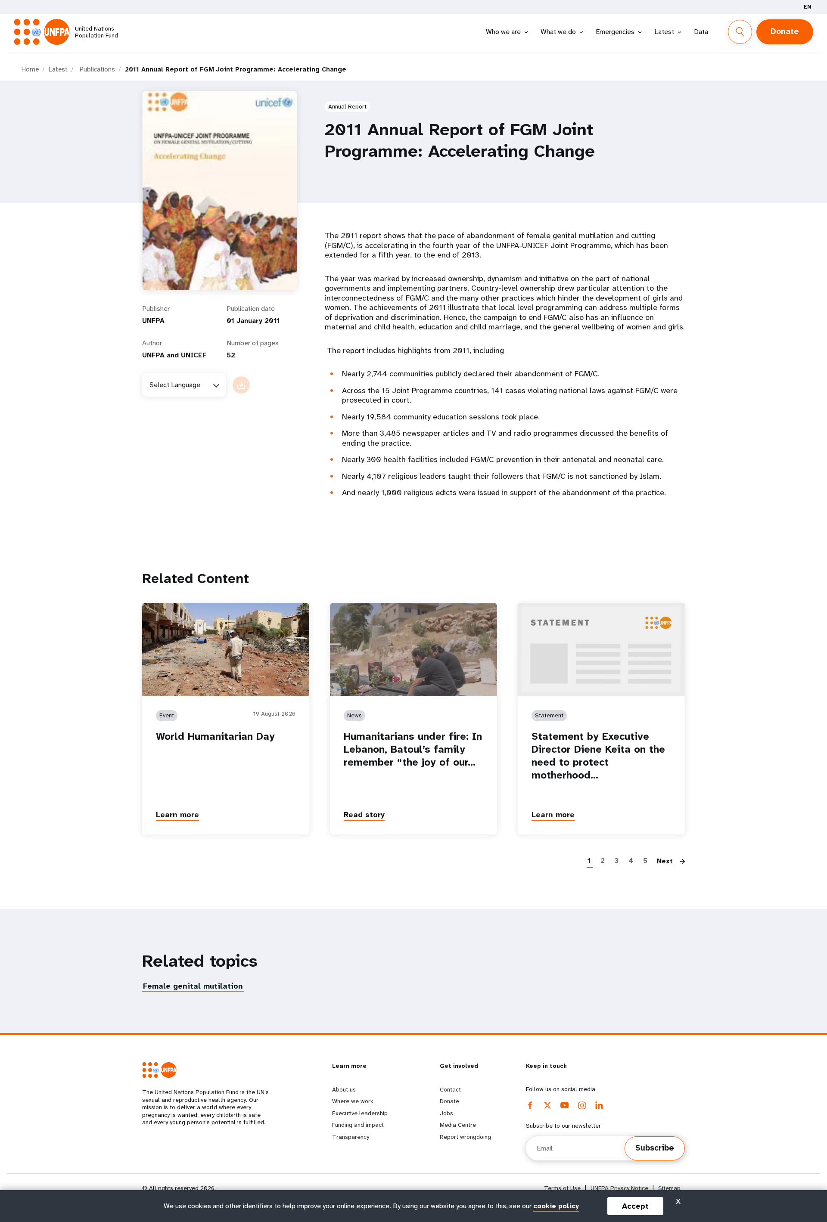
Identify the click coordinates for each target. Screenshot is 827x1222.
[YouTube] (564, 1105)
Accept (635, 1206)
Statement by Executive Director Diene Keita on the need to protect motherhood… (598, 756)
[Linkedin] (599, 1105)
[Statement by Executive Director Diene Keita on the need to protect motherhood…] (601, 649)
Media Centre (458, 1125)
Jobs (446, 1113)
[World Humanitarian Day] (225, 649)
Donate (785, 31)
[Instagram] (581, 1105)
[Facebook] (530, 1105)
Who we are (503, 31)
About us (344, 1089)
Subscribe (654, 1148)
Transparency (350, 1137)
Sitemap (669, 1188)
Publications (97, 69)
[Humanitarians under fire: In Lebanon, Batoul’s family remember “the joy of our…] (413, 649)
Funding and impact (358, 1125)
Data (701, 31)
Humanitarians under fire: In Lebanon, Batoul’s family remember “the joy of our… (413, 749)
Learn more (177, 814)
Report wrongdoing (465, 1137)
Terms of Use (562, 1188)
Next (665, 860)
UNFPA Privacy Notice (619, 1188)
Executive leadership (360, 1113)
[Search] (740, 32)
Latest (664, 31)
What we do (558, 31)
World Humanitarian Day (215, 736)
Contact (450, 1089)
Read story (364, 814)
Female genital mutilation (193, 986)
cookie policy (556, 1205)
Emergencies (615, 31)
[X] (547, 1105)
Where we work (352, 1101)
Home (30, 69)
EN (807, 6)
